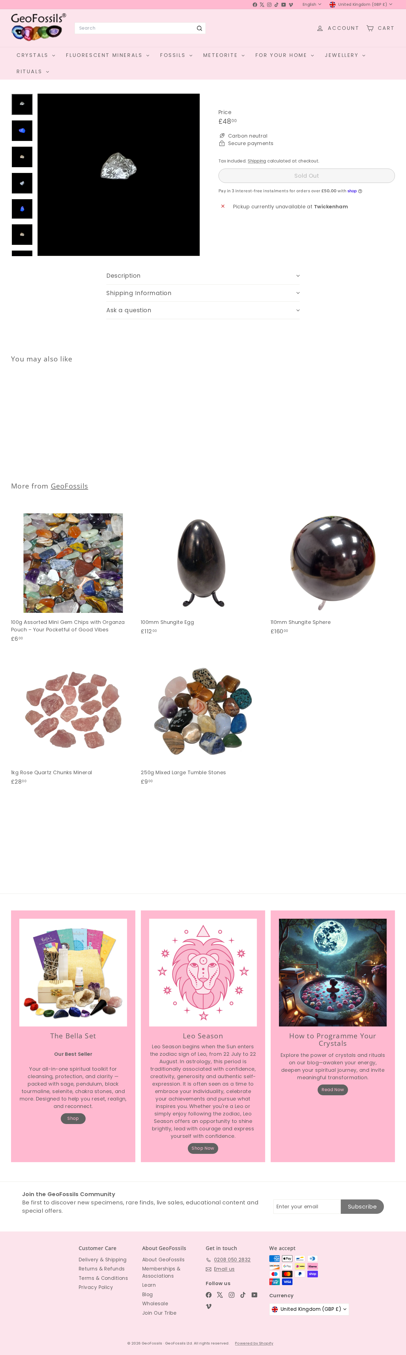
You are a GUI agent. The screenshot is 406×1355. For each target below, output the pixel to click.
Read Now (332, 1089)
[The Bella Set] (73, 972)
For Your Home (282, 55)
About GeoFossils (163, 1259)
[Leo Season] (203, 972)
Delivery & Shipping (103, 1259)
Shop (73, 1118)
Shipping (257, 161)
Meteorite (221, 55)
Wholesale (155, 1303)
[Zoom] (119, 175)
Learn (149, 1285)
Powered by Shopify (254, 1343)
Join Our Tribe (159, 1313)
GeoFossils (69, 485)
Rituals (31, 71)
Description (123, 276)
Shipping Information (139, 293)
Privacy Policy (96, 1287)
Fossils (174, 55)
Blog (147, 1294)
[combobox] (140, 28)
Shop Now (203, 1148)
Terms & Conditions (103, 1278)
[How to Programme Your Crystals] (333, 972)
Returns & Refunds (102, 1268)
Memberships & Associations (161, 1272)
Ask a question (128, 310)
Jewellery (343, 55)
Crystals (34, 55)
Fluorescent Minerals (105, 55)
